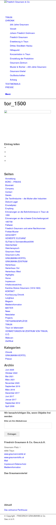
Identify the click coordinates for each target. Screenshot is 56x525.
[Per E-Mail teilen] (8, 160)
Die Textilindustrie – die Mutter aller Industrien (26, 198)
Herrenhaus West (13, 271)
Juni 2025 (9, 369)
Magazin (9, 301)
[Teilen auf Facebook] (8, 147)
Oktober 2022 (11, 372)
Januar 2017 (10, 399)
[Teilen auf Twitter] (8, 151)
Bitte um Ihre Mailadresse (15, 421)
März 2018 (10, 389)
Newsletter (10, 314)
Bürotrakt (9, 185)
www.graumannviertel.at (15, 453)
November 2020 (12, 382)
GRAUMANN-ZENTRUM (16, 261)
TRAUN (8, 324)
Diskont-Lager (11, 201)
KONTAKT (10, 291)
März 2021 (10, 379)
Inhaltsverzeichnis (13, 284)
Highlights (9, 274)
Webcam (9, 337)
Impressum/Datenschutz (15, 463)
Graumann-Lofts (12, 254)
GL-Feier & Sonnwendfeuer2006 (19, 241)
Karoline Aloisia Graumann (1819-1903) (22, 287)
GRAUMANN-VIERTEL (15, 258)
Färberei (9, 224)
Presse (8, 358)
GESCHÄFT (10, 234)
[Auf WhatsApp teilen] (8, 156)
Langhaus (9, 297)
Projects (9, 317)
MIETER (9, 307)
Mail (6, 460)
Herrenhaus (10, 264)
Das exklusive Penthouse (15, 509)
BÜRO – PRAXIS (13, 181)
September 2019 (12, 386)
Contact (8, 191)
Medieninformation (13, 304)
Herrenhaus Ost (12, 268)
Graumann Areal (12, 251)
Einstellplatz (10, 205)
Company (9, 188)
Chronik (8, 352)
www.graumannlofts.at (14, 457)
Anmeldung (10, 178)
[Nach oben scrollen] (1, 523)
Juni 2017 (9, 396)
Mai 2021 (9, 376)
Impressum (10, 281)
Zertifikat (9, 340)
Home (8, 278)
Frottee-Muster (12, 231)
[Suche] (6, 90)
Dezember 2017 (12, 392)
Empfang (9, 208)
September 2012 (12, 402)
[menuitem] (28, 17)
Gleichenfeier (11, 244)
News (7, 311)
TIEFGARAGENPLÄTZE (16, 321)
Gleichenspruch (12, 248)
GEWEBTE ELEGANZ (15, 238)
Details (8, 195)
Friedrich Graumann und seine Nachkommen (25, 228)
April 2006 (9, 406)
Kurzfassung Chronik (14, 294)
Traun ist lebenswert (14, 327)
